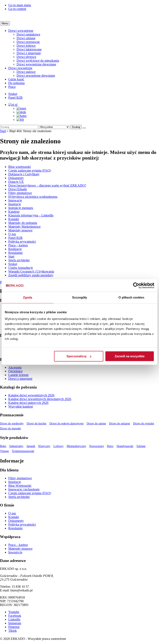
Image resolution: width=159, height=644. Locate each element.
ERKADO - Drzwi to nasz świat (79, 16)
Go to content (17, 9)
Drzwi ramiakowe (28, 34)
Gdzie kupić (16, 79)
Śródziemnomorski (23, 451)
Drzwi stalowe (26, 72)
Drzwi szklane (26, 38)
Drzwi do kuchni (36, 423)
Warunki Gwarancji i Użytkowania (31, 271)
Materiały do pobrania (22, 223)
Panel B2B (15, 238)
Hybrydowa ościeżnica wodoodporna (32, 196)
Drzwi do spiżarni (119, 423)
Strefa (19, 260)
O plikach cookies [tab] (131, 297)
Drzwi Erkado (17, 189)
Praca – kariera (18, 245)
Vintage (4, 451)
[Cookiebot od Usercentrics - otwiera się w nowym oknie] (136, 285)
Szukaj (76, 127)
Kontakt (13, 219)
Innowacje (15, 200)
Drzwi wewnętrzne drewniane (36, 64)
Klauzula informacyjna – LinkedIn (30, 215)
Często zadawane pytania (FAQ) (29, 170)
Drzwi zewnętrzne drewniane (36, 75)
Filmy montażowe (20, 193)
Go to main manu (19, 5)
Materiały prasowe (20, 230)
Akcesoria (15, 367)
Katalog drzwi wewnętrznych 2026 (31, 395)
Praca (12, 86)
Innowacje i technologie (24, 489)
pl (15, 104)
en (24, 108)
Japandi (30, 446)
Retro (110, 446)
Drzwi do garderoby (12, 423)
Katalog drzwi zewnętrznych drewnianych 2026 (39, 399)
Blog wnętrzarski (19, 166)
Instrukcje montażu (20, 208)
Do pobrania (16, 83)
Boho (3, 446)
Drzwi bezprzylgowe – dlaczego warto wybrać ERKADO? (47, 185)
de (24, 112)
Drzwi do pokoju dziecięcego (66, 423)
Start (3, 131)
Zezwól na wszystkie (130, 356)
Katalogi (13, 211)
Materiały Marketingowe (24, 226)
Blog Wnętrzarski (19, 485)
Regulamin (15, 252)
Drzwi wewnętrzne (20, 30)
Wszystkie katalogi (20, 406)
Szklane (141, 446)
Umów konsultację (20, 267)
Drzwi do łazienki (10, 428)
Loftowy (58, 446)
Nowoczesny (96, 446)
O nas (12, 234)
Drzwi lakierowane (29, 49)
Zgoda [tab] (27, 297)
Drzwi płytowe (26, 57)
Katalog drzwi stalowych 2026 (28, 402)
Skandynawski (125, 446)
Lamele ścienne (18, 375)
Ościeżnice (15, 371)
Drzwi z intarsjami (29, 53)
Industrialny (16, 446)
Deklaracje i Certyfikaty (24, 174)
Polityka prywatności (22, 241)
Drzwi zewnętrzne (20, 68)
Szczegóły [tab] (79, 297)
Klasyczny (44, 446)
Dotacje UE (16, 181)
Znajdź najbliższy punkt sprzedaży (30, 275)
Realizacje (15, 249)
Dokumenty (16, 178)
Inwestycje (15, 552)
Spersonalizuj (76, 356)
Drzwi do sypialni (143, 423)
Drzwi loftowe (26, 45)
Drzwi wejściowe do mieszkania (38, 60)
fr (23, 119)
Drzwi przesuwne (28, 42)
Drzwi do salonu (96, 423)
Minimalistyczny (76, 446)
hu (24, 116)
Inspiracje (14, 204)
